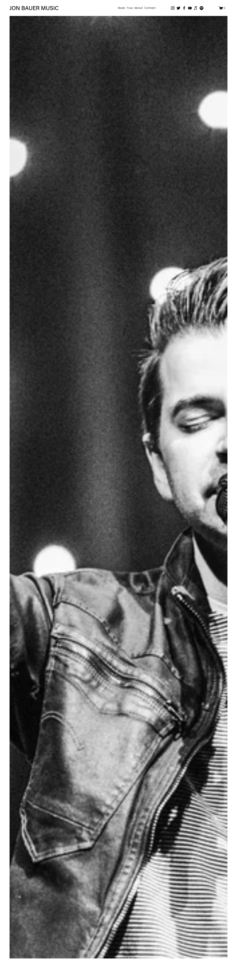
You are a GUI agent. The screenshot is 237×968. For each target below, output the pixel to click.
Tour (130, 8)
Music (121, 8)
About (138, 8)
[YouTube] (190, 8)
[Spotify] (201, 8)
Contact (150, 8)
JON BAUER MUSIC (34, 7)
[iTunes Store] (195, 8)
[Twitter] (178, 8)
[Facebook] (184, 8)
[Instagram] (173, 8)
